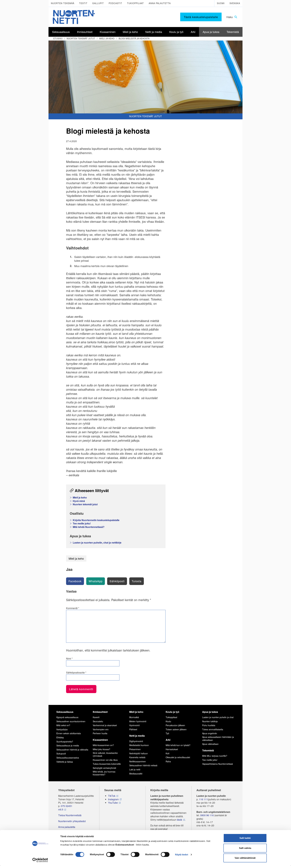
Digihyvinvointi (136, 741)
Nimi (69, 658)
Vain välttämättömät (245, 858)
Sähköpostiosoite (76, 672)
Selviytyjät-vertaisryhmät (104, 767)
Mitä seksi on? (63, 725)
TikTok (111, 796)
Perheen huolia (100, 733)
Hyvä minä (79, 501)
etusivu (57, 38)
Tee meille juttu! (82, 523)
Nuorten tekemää (62, 3)
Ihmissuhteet (100, 712)
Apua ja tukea (210, 712)
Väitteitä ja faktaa (64, 761)
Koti (167, 753)
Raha (168, 761)
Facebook (75, 581)
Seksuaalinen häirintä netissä (143, 765)
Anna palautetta (160, 3)
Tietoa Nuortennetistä (69, 815)
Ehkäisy (60, 737)
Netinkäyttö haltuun (138, 753)
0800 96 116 (207, 815)
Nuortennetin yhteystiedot (72, 821)
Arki (168, 740)
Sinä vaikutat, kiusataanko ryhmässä (105, 754)
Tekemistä (208, 750)
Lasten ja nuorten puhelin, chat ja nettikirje (97, 542)
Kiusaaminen (100, 740)
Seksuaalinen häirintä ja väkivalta (72, 749)
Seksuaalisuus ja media (67, 745)
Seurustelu (98, 721)
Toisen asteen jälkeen (176, 729)
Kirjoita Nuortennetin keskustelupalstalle (96, 520)
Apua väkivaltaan (210, 743)
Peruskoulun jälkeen (175, 725)
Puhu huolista (208, 725)
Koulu (168, 721)
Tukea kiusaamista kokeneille (107, 763)
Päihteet (133, 729)
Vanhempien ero (101, 729)
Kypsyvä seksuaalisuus (67, 717)
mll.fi (60, 809)
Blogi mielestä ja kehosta (134, 38)
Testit (83, 3)
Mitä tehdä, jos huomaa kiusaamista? (104, 773)
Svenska (234, 3)
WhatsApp (95, 581)
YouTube (113, 802)
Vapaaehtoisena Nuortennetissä (217, 763)
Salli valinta (245, 848)
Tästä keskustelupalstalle (201, 17)
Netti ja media (137, 735)
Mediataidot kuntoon (139, 745)
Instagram (113, 799)
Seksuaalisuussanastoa (67, 757)
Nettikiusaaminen (137, 761)
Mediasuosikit (135, 773)
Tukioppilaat (135, 3)
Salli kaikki (245, 838)
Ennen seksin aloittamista (68, 733)
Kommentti (72, 608)
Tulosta (136, 581)
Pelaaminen (135, 749)
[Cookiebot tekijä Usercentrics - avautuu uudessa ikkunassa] (40, 860)
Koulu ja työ (172, 712)
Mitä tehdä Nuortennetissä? (88, 527)
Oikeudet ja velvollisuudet (178, 757)
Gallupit (98, 3)
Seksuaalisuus (64, 712)
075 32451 (66, 806)
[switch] (110, 854)
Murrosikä (134, 717)
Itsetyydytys (62, 729)
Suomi (221, 3)
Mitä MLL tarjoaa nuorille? (214, 755)
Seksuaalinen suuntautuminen (70, 721)
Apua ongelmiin (209, 733)
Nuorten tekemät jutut (81, 38)
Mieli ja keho (106, 38)
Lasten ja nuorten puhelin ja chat (218, 717)
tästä (179, 819)
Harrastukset (172, 749)
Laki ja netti (134, 769)
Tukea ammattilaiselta (212, 729)
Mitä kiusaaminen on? (103, 745)
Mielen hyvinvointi (137, 721)
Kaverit (96, 717)
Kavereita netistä (137, 757)
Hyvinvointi (134, 725)
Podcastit (115, 3)
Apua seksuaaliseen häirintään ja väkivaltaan (218, 738)
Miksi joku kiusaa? (101, 749)
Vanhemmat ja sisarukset (105, 725)
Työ (167, 733)
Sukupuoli (61, 753)
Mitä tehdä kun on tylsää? (178, 745)
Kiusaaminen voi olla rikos (105, 759)
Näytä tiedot (181, 854)
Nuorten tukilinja (210, 721)
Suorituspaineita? (64, 741)
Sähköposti (117, 581)
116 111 (203, 799)
